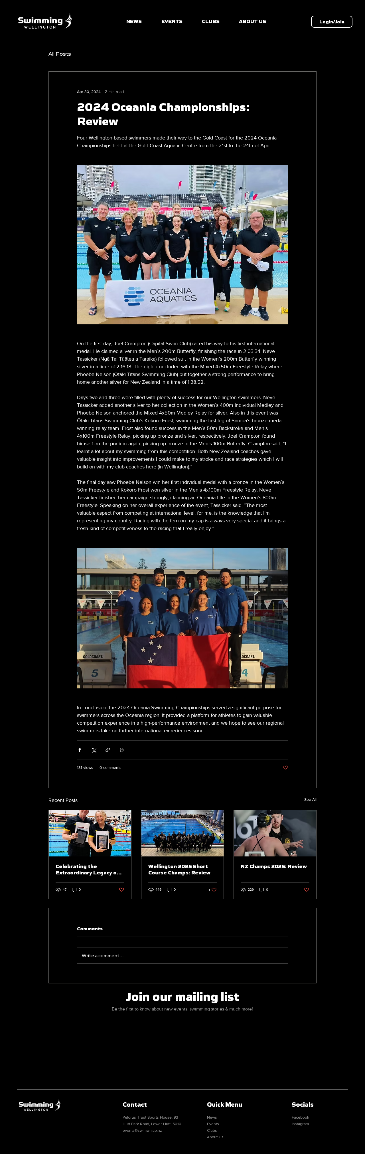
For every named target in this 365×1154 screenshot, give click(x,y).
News (212, 1117)
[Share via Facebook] (79, 750)
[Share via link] (107, 750)
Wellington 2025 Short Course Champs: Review (179, 869)
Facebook (300, 1117)
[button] (331, 22)
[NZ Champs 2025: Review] (275, 833)
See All (310, 799)
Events (213, 1123)
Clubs (212, 1130)
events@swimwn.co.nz (142, 1130)
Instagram (300, 1123)
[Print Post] (121, 750)
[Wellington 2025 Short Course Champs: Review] (182, 833)
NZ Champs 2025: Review (274, 866)
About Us (215, 1137)
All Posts (59, 54)
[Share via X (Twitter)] (93, 750)
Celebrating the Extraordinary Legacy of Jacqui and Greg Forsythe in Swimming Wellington (89, 869)
